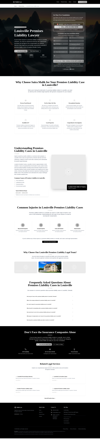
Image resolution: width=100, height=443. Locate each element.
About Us (40, 412)
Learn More (18, 380)
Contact (74, 1)
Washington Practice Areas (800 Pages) (71, 412)
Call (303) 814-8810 (21, 51)
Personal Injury (66, 418)
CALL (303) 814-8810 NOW (69, 27)
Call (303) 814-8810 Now (45, 344)
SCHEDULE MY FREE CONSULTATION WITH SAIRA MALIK (68, 61)
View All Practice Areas (49, 398)
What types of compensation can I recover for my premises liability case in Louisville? (44, 316)
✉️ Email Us (72, 69)
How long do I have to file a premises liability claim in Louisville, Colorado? (42, 296)
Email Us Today (59, 344)
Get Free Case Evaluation (50, 241)
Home (58, 1)
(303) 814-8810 (56, 410)
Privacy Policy (65, 428)
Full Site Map (66, 410)
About (70, 1)
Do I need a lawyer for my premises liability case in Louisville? (39, 304)
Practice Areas (64, 1)
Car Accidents (66, 420)
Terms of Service (73, 428)
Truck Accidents (66, 422)
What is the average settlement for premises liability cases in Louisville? (41, 300)
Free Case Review (34, 51)
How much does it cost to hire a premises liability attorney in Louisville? (41, 312)
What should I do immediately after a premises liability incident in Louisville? (42, 308)
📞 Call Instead (66, 69)
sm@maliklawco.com (56, 412)
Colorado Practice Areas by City (69, 414)
